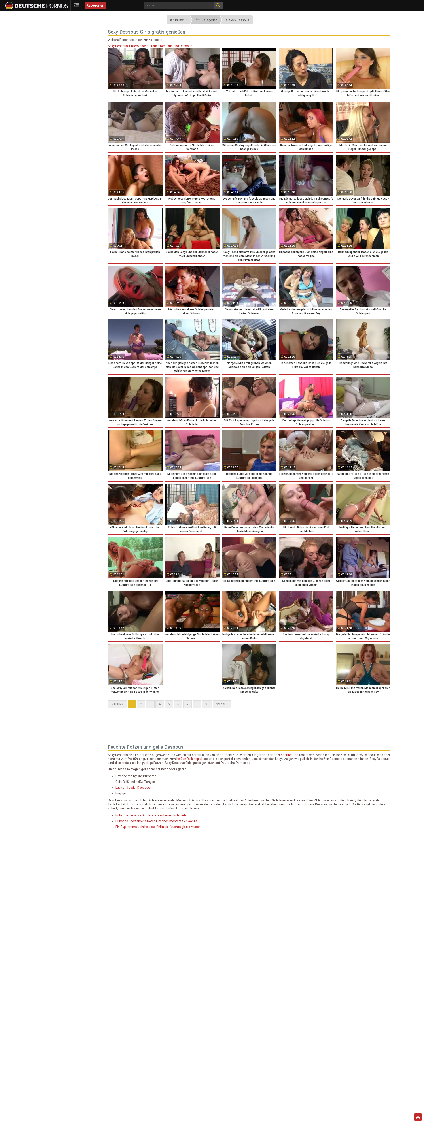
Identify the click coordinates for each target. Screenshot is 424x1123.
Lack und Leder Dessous (132, 787)
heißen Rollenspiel (189, 759)
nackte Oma (289, 755)
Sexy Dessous (118, 46)
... (197, 704)
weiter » (222, 704)
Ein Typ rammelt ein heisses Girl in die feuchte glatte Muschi (158, 827)
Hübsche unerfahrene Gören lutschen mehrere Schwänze (156, 821)
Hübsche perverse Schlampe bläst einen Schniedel (151, 815)
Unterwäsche (138, 46)
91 (207, 704)
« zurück (117, 704)
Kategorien (95, 5)
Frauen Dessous (161, 46)
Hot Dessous (183, 46)
